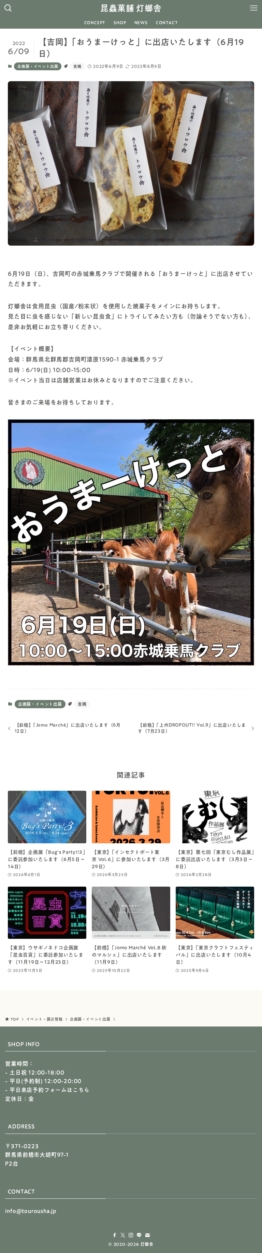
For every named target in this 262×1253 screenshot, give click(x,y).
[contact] (147, 1235)
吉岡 (77, 66)
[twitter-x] (123, 1235)
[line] (139, 1235)
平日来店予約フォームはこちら (50, 1090)
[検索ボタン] (8, 8)
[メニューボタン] (254, 8)
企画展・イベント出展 (37, 66)
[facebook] (115, 1235)
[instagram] (131, 1235)
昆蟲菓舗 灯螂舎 (130, 8)
